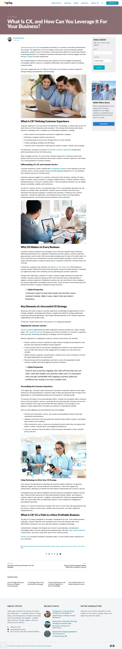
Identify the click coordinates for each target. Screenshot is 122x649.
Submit (99, 67)
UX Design (13, 17)
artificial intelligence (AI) (29, 546)
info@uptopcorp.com (17, 629)
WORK (76, 3)
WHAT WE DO (56, 3)
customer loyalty (54, 546)
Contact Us (112, 3)
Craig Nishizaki (18, 38)
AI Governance (31, 646)
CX (8, 17)
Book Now (103, 124)
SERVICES (67, 3)
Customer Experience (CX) (30, 47)
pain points (73, 546)
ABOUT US (95, 3)
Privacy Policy (41, 646)
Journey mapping (27, 330)
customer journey (35, 332)
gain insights (28, 56)
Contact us (24, 537)
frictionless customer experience (59, 150)
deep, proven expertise (77, 530)
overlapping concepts (58, 168)
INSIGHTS (84, 3)
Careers (49, 646)
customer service (65, 546)
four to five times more (62, 267)
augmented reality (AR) (43, 546)
